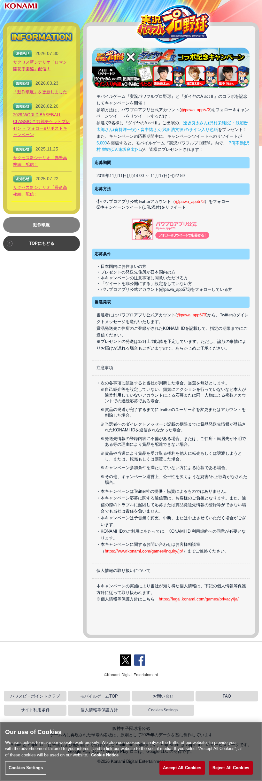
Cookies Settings (163, 710)
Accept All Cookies (182, 767)
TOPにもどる (41, 243)
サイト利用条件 (35, 710)
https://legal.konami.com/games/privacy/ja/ (199, 599)
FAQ (227, 696)
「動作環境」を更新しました (40, 91)
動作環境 (41, 224)
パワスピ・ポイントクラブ (35, 696)
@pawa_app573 (195, 109)
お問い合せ (163, 696)
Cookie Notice (105, 755)
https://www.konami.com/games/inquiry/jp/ (144, 551)
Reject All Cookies (230, 767)
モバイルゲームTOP (99, 696)
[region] (131, 751)
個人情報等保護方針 (99, 710)
